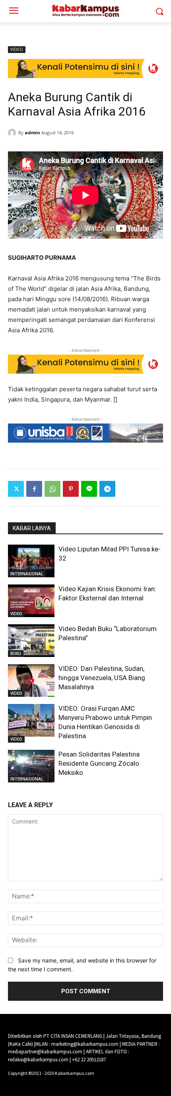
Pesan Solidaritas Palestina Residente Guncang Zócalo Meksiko (99, 763)
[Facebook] (34, 489)
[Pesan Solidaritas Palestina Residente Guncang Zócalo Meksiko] (31, 766)
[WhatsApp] (52, 489)
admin (32, 132)
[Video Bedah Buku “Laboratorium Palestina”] (31, 640)
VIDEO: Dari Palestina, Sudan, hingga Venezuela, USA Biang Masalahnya (101, 678)
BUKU (15, 653)
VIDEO (16, 49)
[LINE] (89, 489)
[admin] (13, 133)
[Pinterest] (71, 489)
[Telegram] (107, 489)
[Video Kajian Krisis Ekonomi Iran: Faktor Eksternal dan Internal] (31, 600)
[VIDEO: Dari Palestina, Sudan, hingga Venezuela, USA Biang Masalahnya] (31, 680)
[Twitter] (16, 489)
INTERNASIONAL (26, 573)
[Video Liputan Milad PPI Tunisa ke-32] (31, 561)
